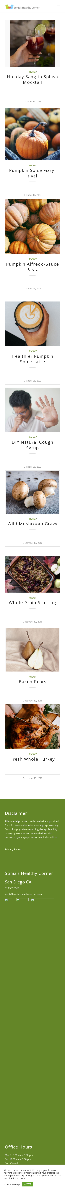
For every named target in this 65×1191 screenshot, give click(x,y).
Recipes (32, 71)
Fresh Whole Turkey (32, 759)
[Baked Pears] (32, 650)
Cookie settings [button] (12, 1184)
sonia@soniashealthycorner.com (23, 894)
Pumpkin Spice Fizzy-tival (32, 173)
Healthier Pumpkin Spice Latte (33, 358)
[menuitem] (52, 6)
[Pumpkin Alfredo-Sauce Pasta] (32, 226)
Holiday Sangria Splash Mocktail (32, 79)
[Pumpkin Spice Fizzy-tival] (32, 134)
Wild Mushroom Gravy (32, 523)
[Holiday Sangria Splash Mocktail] (32, 43)
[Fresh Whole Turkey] (32, 726)
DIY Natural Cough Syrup (33, 444)
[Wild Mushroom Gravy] (32, 492)
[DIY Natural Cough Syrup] (32, 410)
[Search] (52, 6)
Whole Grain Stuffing (32, 602)
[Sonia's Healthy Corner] (27, 6)
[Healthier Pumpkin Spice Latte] (32, 323)
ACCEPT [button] (27, 1184)
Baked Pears (32, 681)
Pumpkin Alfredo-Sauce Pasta (32, 266)
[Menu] (58, 6)
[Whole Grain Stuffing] (32, 574)
